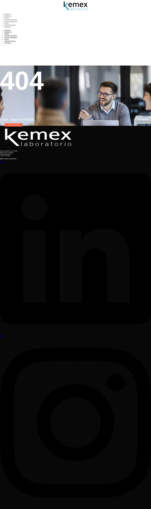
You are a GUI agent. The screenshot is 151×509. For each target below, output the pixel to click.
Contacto (7, 43)
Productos (8, 32)
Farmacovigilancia (10, 37)
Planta (6, 34)
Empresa (7, 30)
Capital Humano (10, 41)
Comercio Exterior (10, 36)
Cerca (6, 39)
